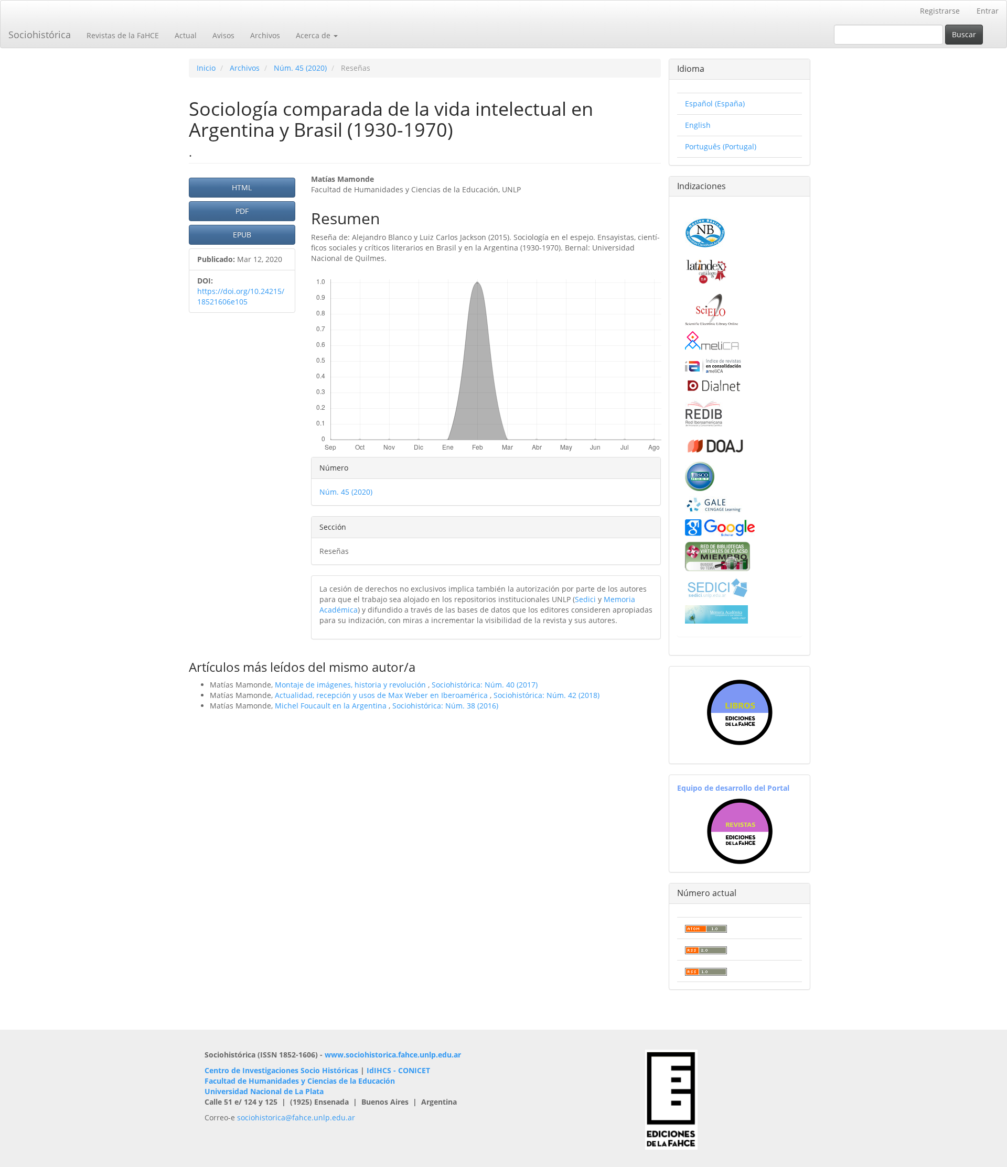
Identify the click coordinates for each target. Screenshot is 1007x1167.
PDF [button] (242, 211)
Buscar (964, 34)
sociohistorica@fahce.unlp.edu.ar (296, 1117)
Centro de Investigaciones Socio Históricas (281, 1070)
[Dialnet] (713, 385)
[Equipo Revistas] (740, 831)
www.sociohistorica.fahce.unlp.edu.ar (393, 1055)
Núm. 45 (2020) (300, 68)
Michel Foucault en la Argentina (332, 706)
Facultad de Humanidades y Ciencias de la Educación (300, 1081)
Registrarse (940, 11)
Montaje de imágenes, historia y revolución (351, 685)
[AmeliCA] (712, 341)
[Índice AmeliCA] (713, 365)
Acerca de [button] (314, 35)
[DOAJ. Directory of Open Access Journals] (715, 444)
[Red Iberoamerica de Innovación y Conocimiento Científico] (704, 412)
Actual (186, 35)
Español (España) (715, 103)
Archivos (265, 35)
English (698, 125)
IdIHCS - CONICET (398, 1070)
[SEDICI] (717, 587)
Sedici (585, 599)
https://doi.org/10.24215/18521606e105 (240, 296)
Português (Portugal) (720, 146)
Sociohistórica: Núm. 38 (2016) (445, 706)
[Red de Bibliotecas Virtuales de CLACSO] (717, 555)
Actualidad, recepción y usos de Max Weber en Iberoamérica (382, 695)
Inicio (206, 68)
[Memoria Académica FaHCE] (716, 613)
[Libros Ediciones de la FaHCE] (739, 712)
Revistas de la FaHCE (123, 35)
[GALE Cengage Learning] (713, 504)
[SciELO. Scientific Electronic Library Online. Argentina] (711, 309)
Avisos (223, 35)
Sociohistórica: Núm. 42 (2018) (546, 695)
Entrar (988, 11)
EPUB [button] (242, 234)
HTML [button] (242, 187)
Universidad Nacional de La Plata (264, 1091)
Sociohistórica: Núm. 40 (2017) (485, 685)
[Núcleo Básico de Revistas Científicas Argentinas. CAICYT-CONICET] (705, 231)
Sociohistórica (39, 34)
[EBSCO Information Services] (699, 475)
